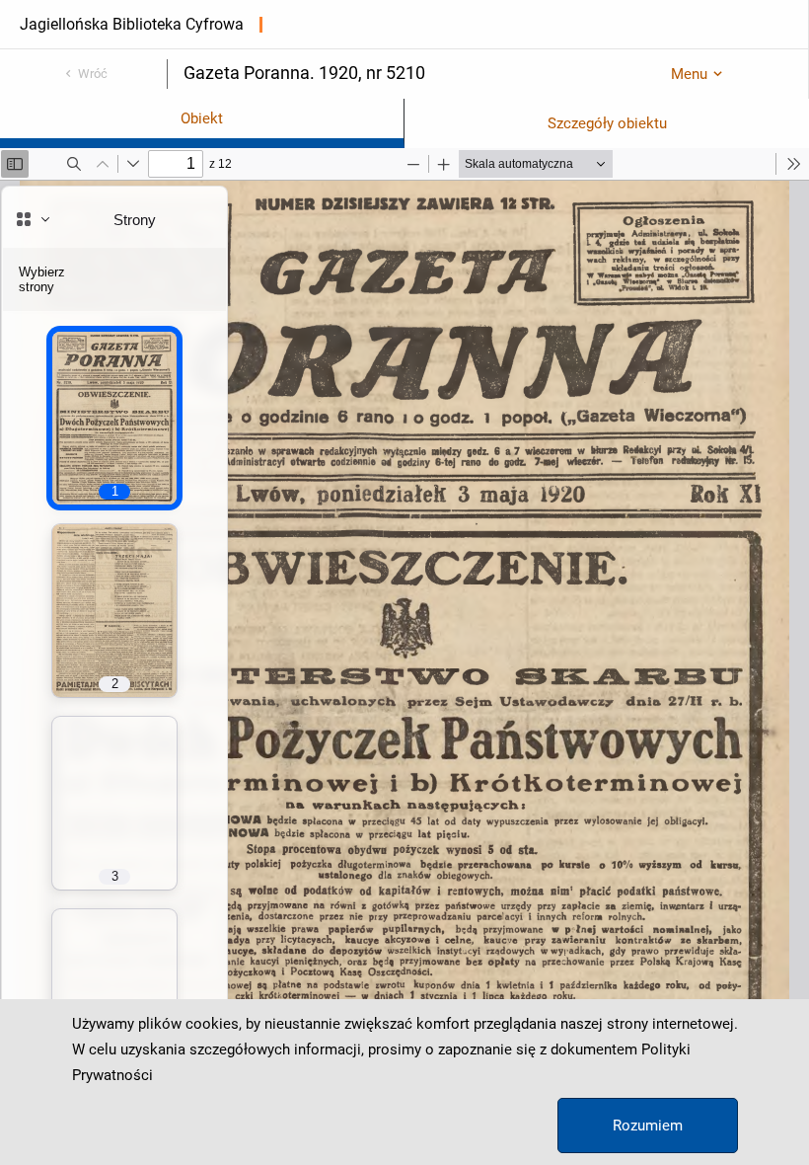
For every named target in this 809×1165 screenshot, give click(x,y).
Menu (689, 74)
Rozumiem (648, 1125)
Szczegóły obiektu (607, 123)
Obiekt (202, 118)
